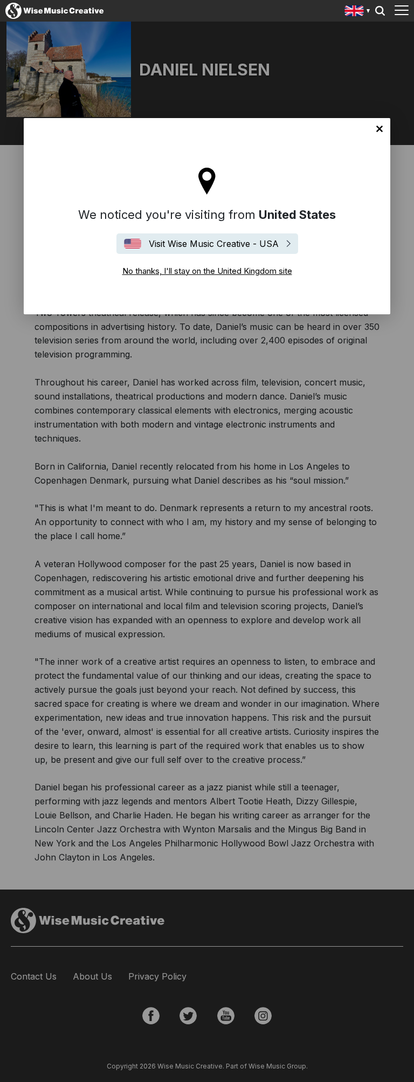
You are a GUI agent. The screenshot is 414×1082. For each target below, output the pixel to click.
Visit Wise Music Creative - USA (214, 243)
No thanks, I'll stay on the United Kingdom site (379, 129)
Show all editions (358, 12)
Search (380, 11)
